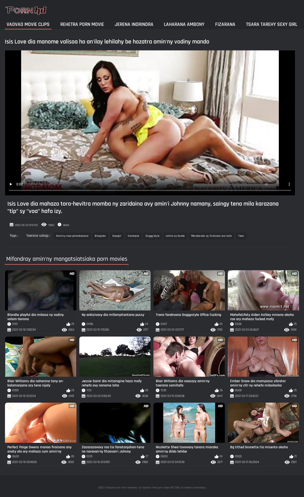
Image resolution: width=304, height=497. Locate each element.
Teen (241, 236)
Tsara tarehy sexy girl (271, 24)
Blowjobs (100, 236)
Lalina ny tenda (175, 236)
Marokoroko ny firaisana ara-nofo (211, 236)
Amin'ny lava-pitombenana (72, 236)
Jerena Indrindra (134, 24)
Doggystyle (152, 236)
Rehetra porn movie (82, 24)
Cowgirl (116, 236)
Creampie (133, 236)
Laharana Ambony (184, 24)
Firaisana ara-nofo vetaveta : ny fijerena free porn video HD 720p (142, 487)
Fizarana (225, 24)
